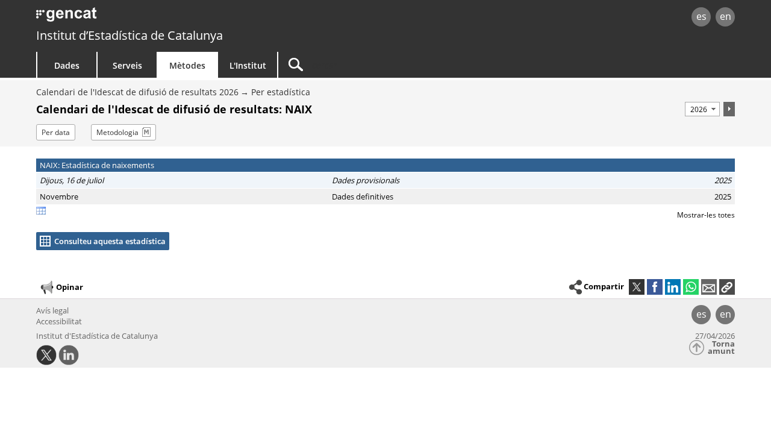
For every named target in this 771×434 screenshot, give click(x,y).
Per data (56, 132)
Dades (67, 65)
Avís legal (52, 310)
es (701, 16)
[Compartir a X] (637, 287)
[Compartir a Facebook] (655, 287)
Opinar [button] (69, 286)
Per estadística (280, 92)
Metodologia (117, 132)
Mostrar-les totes (706, 215)
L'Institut (247, 65)
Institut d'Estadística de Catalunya (97, 335)
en (725, 16)
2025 (722, 180)
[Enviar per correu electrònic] (709, 287)
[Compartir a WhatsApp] (691, 287)
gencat (176, 17)
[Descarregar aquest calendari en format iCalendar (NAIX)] (41, 211)
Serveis (127, 65)
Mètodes (187, 65)
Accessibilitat (59, 321)
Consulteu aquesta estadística (110, 241)
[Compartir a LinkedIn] (673, 287)
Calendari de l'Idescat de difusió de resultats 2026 (137, 92)
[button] (727, 287)
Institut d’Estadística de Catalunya (129, 35)
